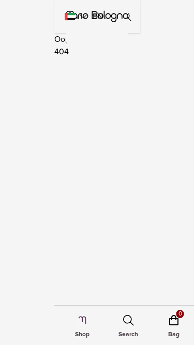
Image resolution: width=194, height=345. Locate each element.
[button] (83, 16)
